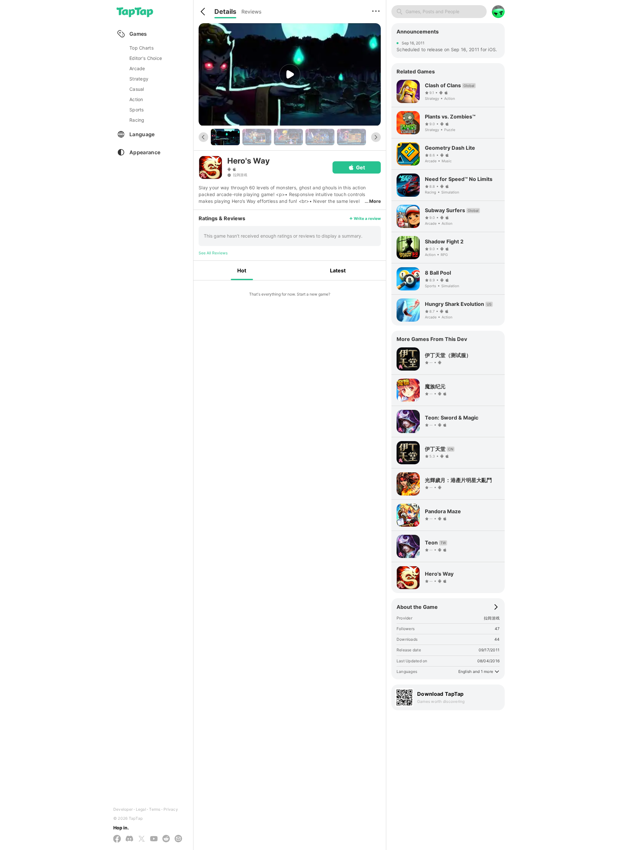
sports (136, 109)
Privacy (171, 809)
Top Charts (141, 48)
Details (225, 11)
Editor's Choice (145, 58)
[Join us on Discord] (129, 839)
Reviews (251, 11)
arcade (137, 68)
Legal (141, 809)
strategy (138, 78)
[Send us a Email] (178, 839)
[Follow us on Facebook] (117, 839)
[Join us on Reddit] (166, 839)
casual (136, 89)
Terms (154, 809)
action (136, 99)
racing (137, 120)
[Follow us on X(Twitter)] (141, 839)
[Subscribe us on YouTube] (154, 839)
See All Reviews (213, 252)
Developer (123, 809)
